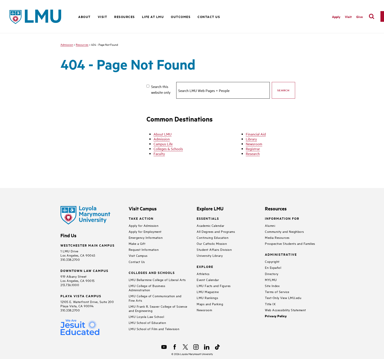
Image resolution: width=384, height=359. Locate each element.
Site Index (272, 285)
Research (253, 153)
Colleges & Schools (168, 148)
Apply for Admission (144, 225)
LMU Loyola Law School (146, 316)
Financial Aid (256, 134)
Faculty (159, 153)
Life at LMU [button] (153, 16)
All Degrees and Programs (216, 231)
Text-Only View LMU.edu (283, 297)
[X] (185, 347)
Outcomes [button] (180, 16)
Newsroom (254, 143)
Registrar (253, 148)
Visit (348, 16)
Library (251, 138)
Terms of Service (277, 291)
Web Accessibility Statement (285, 310)
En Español (273, 267)
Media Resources (277, 237)
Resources (82, 44)
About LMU (163, 134)
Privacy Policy (276, 316)
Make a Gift (137, 243)
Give (359, 16)
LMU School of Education (147, 322)
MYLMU (271, 279)
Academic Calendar (210, 225)
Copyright (272, 261)
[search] (371, 16)
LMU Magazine (208, 291)
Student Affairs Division (214, 249)
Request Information (144, 249)
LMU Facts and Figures (214, 285)
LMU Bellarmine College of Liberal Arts (157, 279)
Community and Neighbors (284, 231)
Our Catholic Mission (212, 243)
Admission (66, 44)
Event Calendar (208, 279)
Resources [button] (124, 16)
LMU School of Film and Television (154, 329)
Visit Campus (138, 255)
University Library (210, 255)
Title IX (270, 304)
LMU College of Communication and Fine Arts (155, 298)
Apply (336, 16)
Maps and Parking (210, 304)
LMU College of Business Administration (147, 287)
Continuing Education (212, 237)
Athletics (203, 273)
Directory (271, 273)
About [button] (84, 16)
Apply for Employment (145, 231)
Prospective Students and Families (290, 243)
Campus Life (163, 143)
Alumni (270, 225)
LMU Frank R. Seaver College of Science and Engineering (158, 308)
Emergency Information (146, 237)
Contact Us (209, 16)
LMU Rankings (207, 297)
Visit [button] (102, 16)
